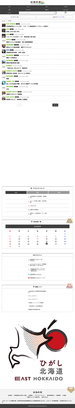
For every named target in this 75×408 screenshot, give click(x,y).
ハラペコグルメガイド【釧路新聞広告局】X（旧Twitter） (38, 264)
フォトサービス (65, 9)
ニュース (28, 6)
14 (56, 239)
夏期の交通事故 (34, 209)
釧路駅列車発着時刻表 (34, 309)
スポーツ (46, 6)
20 (46, 241)
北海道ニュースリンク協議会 (36, 302)
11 (28, 239)
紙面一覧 (46, 9)
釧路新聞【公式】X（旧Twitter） (36, 260)
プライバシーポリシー (40, 395)
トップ (9, 6)
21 (56, 241)
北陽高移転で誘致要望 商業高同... (38, 196)
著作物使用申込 (50, 395)
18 (28, 241)
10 (19, 239)
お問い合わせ (45, 397)
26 (37, 244)
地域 (9, 9)
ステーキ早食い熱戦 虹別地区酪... (38, 201)
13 (46, 239)
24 (19, 244)
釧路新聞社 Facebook (35, 274)
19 (37, 241)
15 (65, 239)
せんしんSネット (32, 296)
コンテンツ (9, 12)
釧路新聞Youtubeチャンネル (37, 278)
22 (65, 241)
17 (19, 241)
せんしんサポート (33, 299)
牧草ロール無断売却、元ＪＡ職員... (38, 213)
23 (10, 244)
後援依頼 (58, 395)
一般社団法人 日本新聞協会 (35, 306)
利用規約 (31, 395)
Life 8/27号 (33, 206)
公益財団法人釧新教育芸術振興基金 (37, 291)
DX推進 (64, 395)
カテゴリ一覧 (28, 9)
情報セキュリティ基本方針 (33, 397)
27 (46, 244)
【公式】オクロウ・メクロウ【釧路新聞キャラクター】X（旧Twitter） (37, 270)
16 (10, 241)
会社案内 (10, 395)
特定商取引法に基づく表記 (20, 395)
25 (28, 244)
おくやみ (65, 6)
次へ (55, 105)
